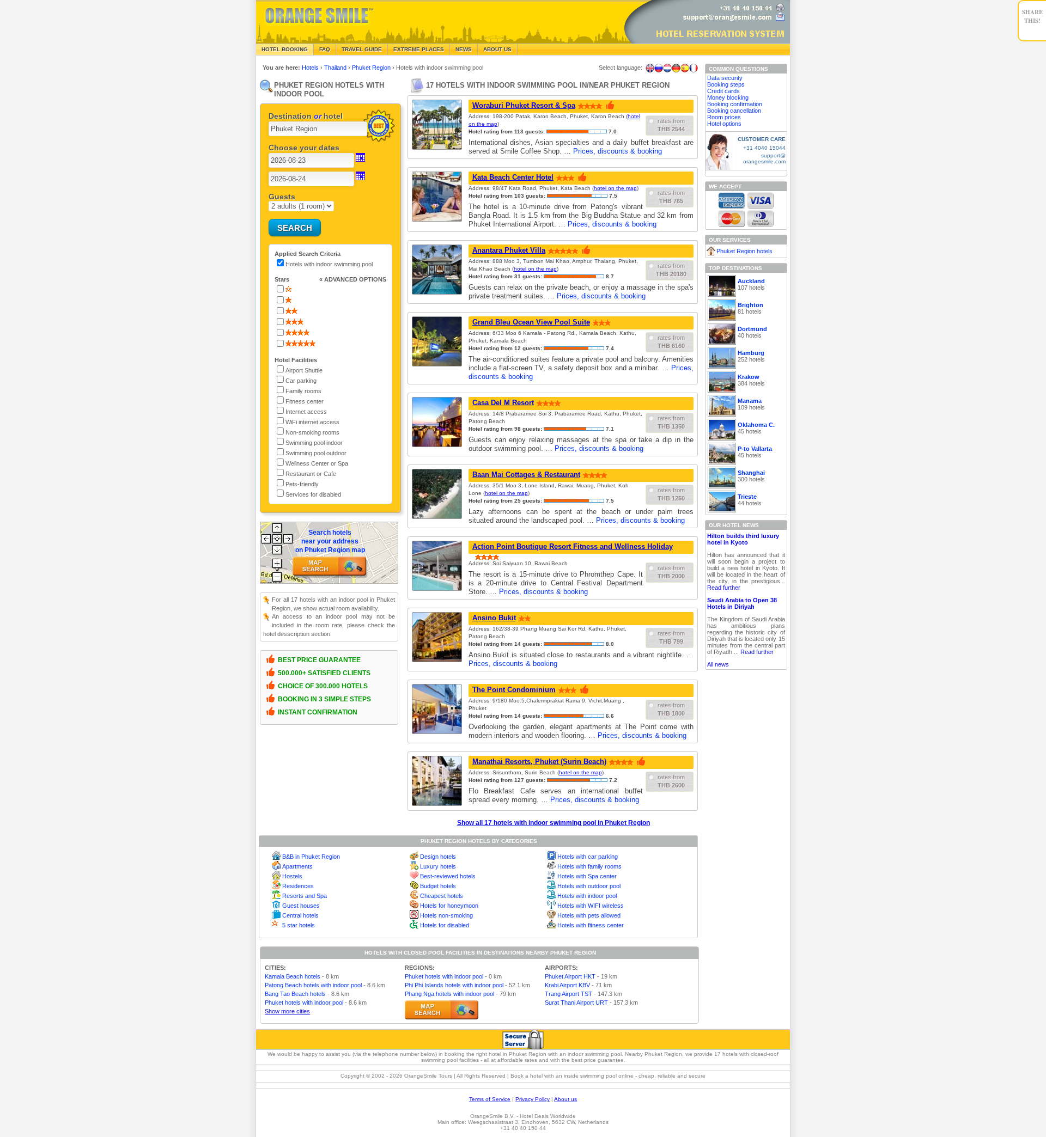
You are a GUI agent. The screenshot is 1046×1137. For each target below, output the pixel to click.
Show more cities (287, 1011)
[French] (693, 68)
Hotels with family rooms (589, 866)
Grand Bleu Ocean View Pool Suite (531, 322)
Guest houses (301, 905)
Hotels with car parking (587, 856)
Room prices (724, 117)
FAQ (324, 49)
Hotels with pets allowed (589, 915)
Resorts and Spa (304, 896)
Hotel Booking (285, 49)
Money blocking (728, 97)
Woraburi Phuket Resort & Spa (523, 105)
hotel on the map (615, 188)
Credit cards (723, 91)
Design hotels (438, 856)
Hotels (311, 67)
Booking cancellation (734, 110)
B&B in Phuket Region (311, 856)
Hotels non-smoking (446, 915)
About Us (497, 49)
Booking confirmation (734, 104)
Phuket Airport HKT (570, 976)
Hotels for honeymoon (449, 905)
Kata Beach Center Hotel (513, 177)
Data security (725, 78)
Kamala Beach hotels (292, 976)
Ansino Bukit (494, 618)
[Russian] (658, 68)
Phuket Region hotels (744, 251)
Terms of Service (489, 1099)
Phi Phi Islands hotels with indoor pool (454, 985)
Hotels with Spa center (587, 876)
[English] (650, 68)
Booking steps (726, 84)
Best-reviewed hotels (448, 876)
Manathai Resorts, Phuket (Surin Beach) (539, 761)
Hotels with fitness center (590, 925)
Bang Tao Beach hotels (295, 994)
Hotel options (724, 123)
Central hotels (300, 915)
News (463, 49)
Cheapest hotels (441, 896)
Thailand (336, 67)
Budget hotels (438, 886)
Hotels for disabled (444, 925)
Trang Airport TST (568, 994)
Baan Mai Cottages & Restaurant (526, 474)
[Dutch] (667, 68)
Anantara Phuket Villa (508, 250)
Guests (282, 196)
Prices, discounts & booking (617, 151)
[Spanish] (684, 68)
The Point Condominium (514, 690)
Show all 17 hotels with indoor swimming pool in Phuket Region (553, 823)
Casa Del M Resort (503, 403)
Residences (298, 886)
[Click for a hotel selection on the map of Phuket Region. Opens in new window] (441, 1009)
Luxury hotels (438, 866)
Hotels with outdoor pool (589, 886)
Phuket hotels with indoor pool (304, 1002)
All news (718, 664)
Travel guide (362, 49)
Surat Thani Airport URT (576, 1002)
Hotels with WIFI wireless (590, 905)
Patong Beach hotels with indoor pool (313, 985)
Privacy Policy (532, 1099)
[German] (676, 68)
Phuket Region (372, 67)
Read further (723, 587)
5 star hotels (298, 925)
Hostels (292, 876)
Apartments (297, 866)
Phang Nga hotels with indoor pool (449, 994)
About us (565, 1099)
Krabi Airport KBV (567, 985)
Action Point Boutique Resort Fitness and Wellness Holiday (572, 546)
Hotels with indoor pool (587, 896)
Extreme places (418, 49)
